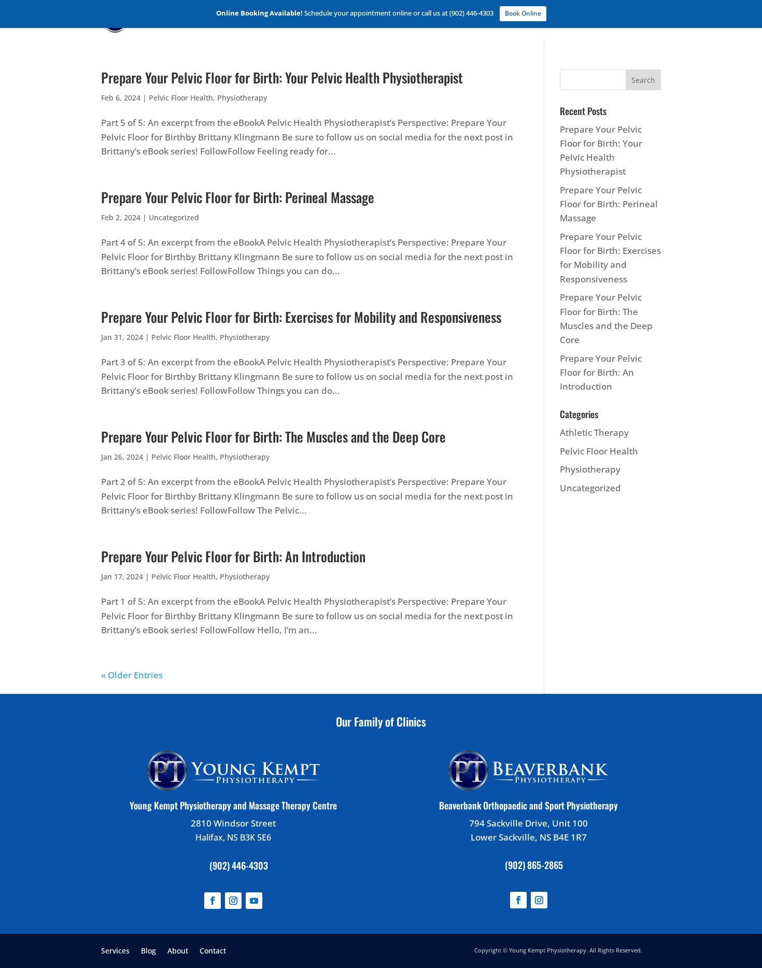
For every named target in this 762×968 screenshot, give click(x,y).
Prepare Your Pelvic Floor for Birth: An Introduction (233, 556)
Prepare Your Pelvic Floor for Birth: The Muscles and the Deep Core (273, 436)
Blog (148, 950)
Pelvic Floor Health (181, 98)
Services (115, 950)
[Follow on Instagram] (233, 900)
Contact (213, 950)
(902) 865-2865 (534, 865)
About (177, 950)
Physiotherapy (242, 98)
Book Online (523, 13)
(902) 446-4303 (238, 865)
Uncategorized (174, 217)
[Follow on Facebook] (212, 900)
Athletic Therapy (594, 432)
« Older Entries (132, 675)
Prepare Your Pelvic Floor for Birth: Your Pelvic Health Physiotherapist (282, 77)
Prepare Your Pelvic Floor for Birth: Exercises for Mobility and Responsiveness (301, 317)
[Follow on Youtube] (254, 900)
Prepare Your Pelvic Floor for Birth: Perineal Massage (237, 197)
